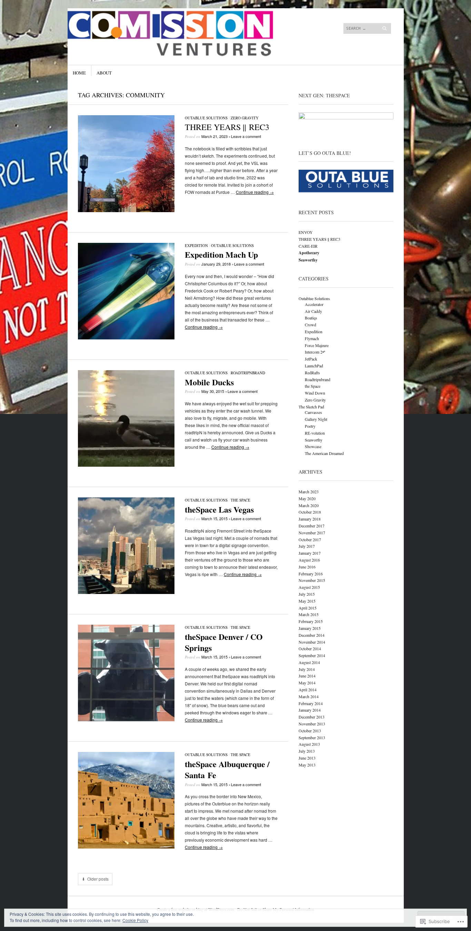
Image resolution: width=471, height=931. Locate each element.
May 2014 (307, 682)
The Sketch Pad (311, 406)
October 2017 (310, 539)
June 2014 (307, 676)
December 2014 (311, 635)
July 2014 (307, 669)
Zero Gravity (245, 117)
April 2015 (308, 608)
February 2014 (311, 703)
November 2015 (312, 580)
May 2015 (307, 601)
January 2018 (310, 519)
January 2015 (310, 628)
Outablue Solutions (206, 117)
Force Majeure (317, 345)
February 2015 (311, 621)
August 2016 (309, 560)
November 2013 (312, 723)
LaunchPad (314, 365)
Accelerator (314, 304)
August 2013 (309, 744)
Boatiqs (311, 317)
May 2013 (307, 764)
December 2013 (311, 717)
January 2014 (310, 710)
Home (79, 73)
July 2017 (307, 546)
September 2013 (312, 737)
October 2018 (310, 512)
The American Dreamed (324, 453)
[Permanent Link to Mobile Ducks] (126, 465)
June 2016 (307, 567)
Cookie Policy (135, 920)
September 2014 (312, 655)
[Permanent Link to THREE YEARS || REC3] (126, 210)
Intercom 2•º (315, 352)
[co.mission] (184, 34)
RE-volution (315, 433)
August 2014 (309, 662)
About (104, 73)
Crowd (310, 324)
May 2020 (307, 498)
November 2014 (312, 642)
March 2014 (309, 696)
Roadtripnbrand (248, 372)
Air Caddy (313, 311)
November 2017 (312, 532)
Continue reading (255, 192)
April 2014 (308, 689)
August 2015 (309, 587)
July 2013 (307, 751)
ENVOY (306, 232)
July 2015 (307, 594)
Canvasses (313, 412)
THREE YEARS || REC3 (227, 126)
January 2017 (310, 553)
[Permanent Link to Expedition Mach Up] (126, 337)
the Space (240, 500)
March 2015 (309, 614)
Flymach (312, 338)
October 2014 (310, 648)
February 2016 (311, 573)
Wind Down (315, 393)
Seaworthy (313, 440)
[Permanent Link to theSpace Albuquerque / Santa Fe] (126, 847)
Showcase (313, 446)
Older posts (98, 879)
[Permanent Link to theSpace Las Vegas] (126, 592)
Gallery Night (316, 419)
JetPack (311, 358)
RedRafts (312, 372)
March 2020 (309, 505)
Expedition (196, 245)
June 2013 (307, 758)
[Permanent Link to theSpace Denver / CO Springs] (126, 719)
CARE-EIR (308, 246)
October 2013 (310, 730)
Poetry (310, 426)
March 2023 (309, 491)
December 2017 (311, 525)
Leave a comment (246, 136)
